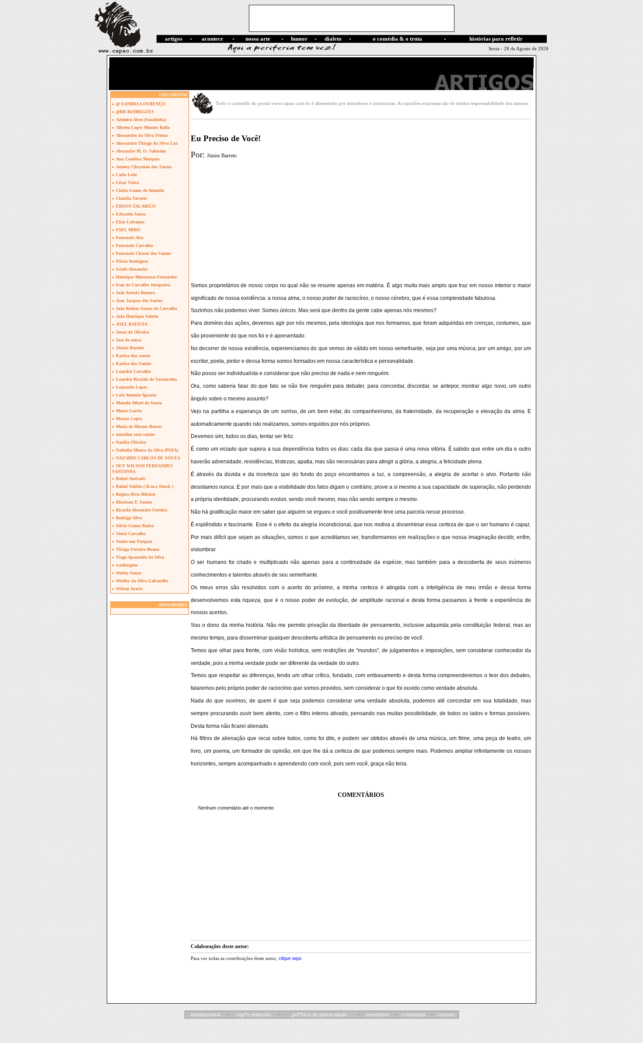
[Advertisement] (351, 18)
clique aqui (290, 958)
